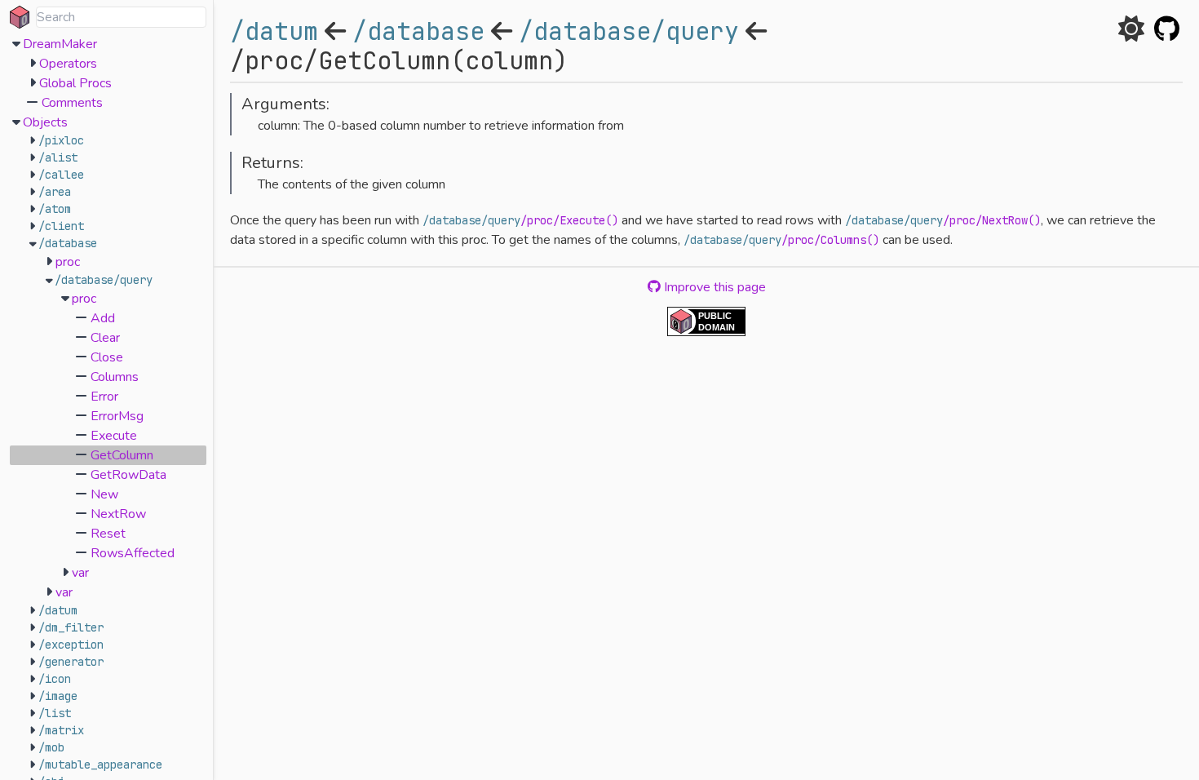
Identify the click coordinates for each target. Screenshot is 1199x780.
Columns (115, 377)
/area (54, 191)
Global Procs (75, 83)
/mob (51, 747)
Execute (114, 436)
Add (103, 318)
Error (104, 397)
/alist (57, 157)
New (104, 494)
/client (61, 226)
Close (107, 357)
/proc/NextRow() (992, 220)
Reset (108, 534)
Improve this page (713, 287)
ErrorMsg (117, 416)
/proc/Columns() (830, 240)
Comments (72, 103)
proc (67, 262)
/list (54, 713)
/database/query (104, 280)
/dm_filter (71, 627)
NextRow (118, 514)
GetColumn (122, 455)
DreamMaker (60, 44)
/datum (57, 610)
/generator (71, 661)
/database (67, 243)
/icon (54, 678)
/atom (54, 209)
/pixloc (61, 140)
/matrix (61, 730)
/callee (61, 174)
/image (57, 696)
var (80, 573)
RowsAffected (133, 553)
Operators (68, 64)
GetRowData (128, 475)
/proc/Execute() (569, 220)
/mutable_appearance (100, 764)
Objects (45, 122)
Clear (105, 338)
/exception (71, 644)
